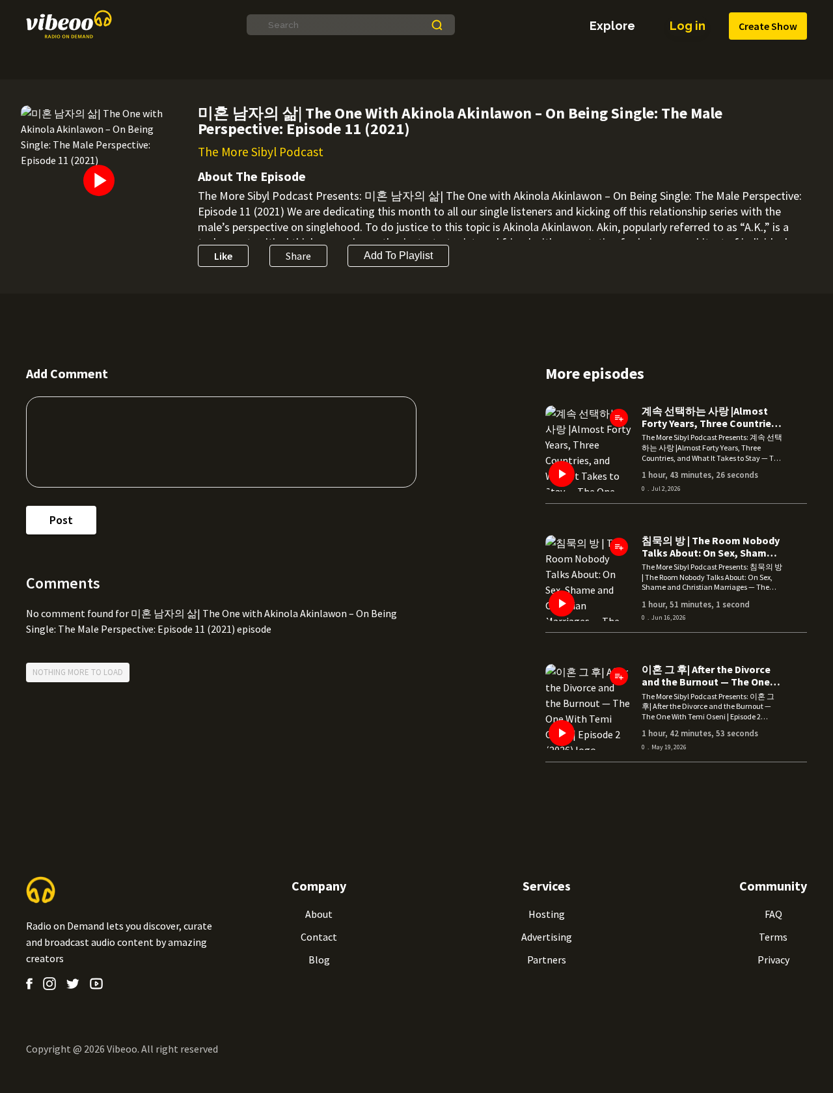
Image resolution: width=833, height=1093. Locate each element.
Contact (319, 936)
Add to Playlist (398, 255)
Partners (546, 959)
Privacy (773, 959)
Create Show (768, 26)
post (61, 519)
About (319, 913)
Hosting (546, 913)
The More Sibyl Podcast (260, 151)
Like (223, 255)
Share (298, 255)
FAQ (773, 913)
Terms (773, 936)
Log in (687, 26)
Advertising (546, 936)
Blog (319, 959)
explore (612, 26)
